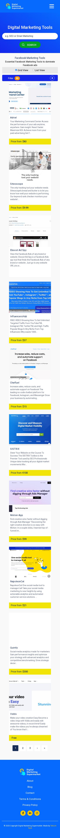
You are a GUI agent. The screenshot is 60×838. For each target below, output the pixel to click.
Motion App (16, 515)
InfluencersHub (18, 316)
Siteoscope (16, 183)
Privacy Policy (30, 804)
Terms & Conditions (30, 799)
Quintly (14, 647)
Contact (30, 792)
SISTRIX (14, 449)
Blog (30, 786)
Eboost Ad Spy (18, 250)
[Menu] (51, 6)
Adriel (13, 117)
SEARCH (31, 45)
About (30, 780)
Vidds (13, 714)
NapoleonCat (17, 581)
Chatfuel (14, 382)
